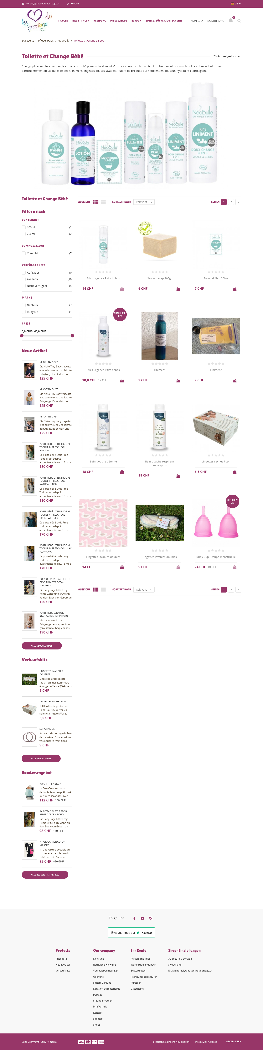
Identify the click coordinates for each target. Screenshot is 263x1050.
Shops (96, 1024)
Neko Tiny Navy (48, 362)
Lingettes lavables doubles (51, 672)
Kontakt (73, 3)
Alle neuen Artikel (41, 645)
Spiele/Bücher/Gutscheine (164, 20)
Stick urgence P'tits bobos (103, 278)
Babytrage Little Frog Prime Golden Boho (53, 813)
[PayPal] (94, 1042)
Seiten (215, 201)
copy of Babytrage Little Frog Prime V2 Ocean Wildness (54, 582)
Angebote (61, 958)
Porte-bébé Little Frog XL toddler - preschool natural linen (54, 481)
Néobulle (49, 305)
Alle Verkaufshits (41, 758)
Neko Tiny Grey (48, 416)
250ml (49, 234)
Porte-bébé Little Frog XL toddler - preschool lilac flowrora (55, 548)
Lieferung (98, 958)
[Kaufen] (179, 288)
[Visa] (81, 1042)
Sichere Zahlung (102, 982)
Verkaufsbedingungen (105, 970)
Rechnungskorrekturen (144, 976)
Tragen (63, 20)
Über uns (98, 976)
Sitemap (98, 1018)
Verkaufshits (63, 970)
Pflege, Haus (118, 20)
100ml (49, 227)
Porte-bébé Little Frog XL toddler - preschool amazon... (54, 447)
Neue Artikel (63, 964)
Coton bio (49, 253)
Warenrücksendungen (143, 964)
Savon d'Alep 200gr (159, 278)
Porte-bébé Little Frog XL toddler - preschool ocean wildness (54, 515)
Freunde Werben (102, 1000)
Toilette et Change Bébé (45, 198)
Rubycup (49, 312)
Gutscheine (137, 988)
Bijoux (136, 20)
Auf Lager (49, 272)
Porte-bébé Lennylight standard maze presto (53, 614)
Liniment (159, 370)
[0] (231, 20)
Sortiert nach (121, 201)
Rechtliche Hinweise (104, 964)
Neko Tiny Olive (48, 389)
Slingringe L (46, 728)
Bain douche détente (103, 461)
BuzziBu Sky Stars (50, 784)
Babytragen (80, 20)
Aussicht (84, 201)
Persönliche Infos (140, 958)
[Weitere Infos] (163, 882)
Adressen (136, 982)
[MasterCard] (88, 1042)
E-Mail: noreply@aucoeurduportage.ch (190, 970)
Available (49, 279)
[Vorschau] (156, 882)
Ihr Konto (138, 950)
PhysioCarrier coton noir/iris (52, 843)
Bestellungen (138, 970)
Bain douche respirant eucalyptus (159, 463)
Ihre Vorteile (100, 1006)
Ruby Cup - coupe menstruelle (216, 557)
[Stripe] (101, 1042)
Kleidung (100, 20)
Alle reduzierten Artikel (45, 874)
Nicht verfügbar (49, 286)
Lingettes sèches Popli (53, 701)
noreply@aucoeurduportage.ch (40, 3)
